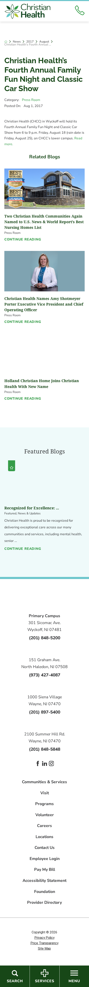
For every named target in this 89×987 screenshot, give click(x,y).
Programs (44, 804)
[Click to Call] (80, 11)
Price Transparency (44, 943)
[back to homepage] (5, 41)
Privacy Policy (44, 938)
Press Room (31, 100)
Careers (44, 826)
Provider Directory (44, 902)
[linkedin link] (44, 763)
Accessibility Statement (44, 881)
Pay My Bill (44, 869)
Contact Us (45, 848)
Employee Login (45, 859)
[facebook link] (37, 763)
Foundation (44, 892)
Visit (44, 793)
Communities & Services (44, 782)
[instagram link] (51, 763)
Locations (44, 837)
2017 (30, 41)
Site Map (44, 948)
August (44, 41)
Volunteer (44, 815)
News (17, 41)
